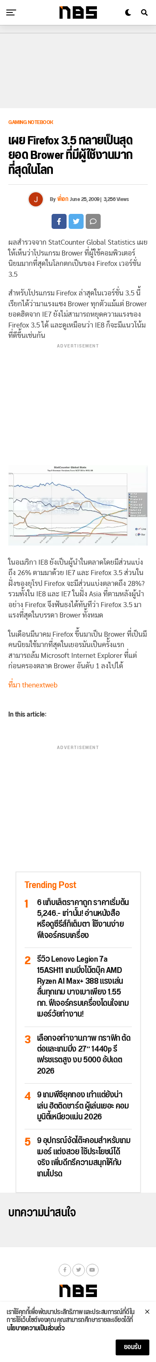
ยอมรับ (132, 1347)
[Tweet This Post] (76, 221)
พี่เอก (62, 199)
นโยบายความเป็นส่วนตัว (35, 1329)
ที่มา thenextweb (32, 685)
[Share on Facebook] (59, 221)
